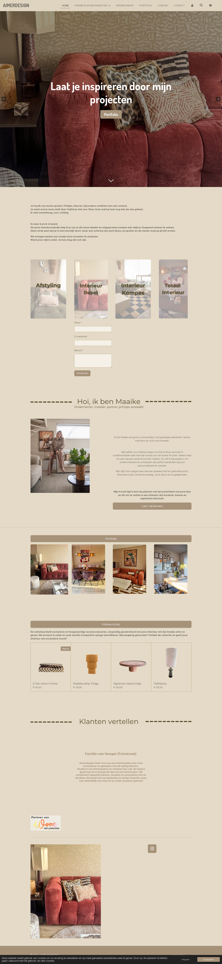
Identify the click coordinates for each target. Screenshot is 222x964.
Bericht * (78, 350)
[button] (188, 735)
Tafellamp (160, 683)
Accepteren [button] (208, 959)
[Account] (192, 5)
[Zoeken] (201, 5)
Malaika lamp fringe (86, 683)
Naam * (78, 322)
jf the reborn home (45, 683)
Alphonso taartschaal (127, 683)
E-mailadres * (81, 336)
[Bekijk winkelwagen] (210, 5)
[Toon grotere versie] (88, 569)
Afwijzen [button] (186, 959)
